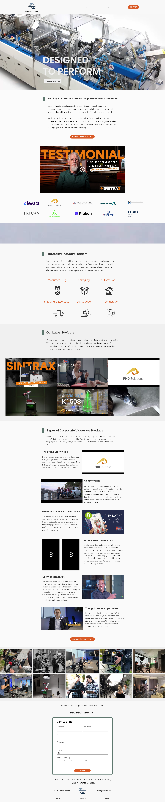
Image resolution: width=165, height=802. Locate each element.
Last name (87, 726)
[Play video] (51, 554)
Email (59, 734)
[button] (83, 7)
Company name (63, 742)
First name (62, 726)
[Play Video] (82, 169)
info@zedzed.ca (104, 790)
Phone (59, 750)
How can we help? (64, 757)
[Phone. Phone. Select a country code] (59, 753)
